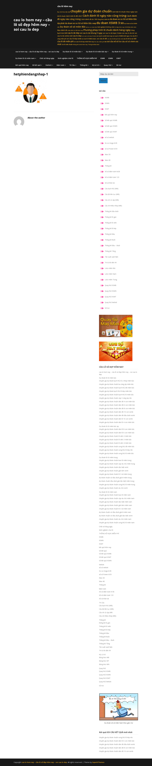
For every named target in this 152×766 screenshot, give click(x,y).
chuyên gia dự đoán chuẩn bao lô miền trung (115, 460)
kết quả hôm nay (22, 65)
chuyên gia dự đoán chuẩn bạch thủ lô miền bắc (116, 395)
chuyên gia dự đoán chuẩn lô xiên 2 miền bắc (115, 436)
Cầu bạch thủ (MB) (111, 189)
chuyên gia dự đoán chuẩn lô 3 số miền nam (115, 509)
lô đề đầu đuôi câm (130, 27)
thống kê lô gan (104, 623)
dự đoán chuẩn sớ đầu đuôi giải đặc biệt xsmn (116, 516)
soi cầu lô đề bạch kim (114, 39)
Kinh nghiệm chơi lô (65, 58)
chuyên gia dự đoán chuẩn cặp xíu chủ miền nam (116, 498)
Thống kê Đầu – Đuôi (112, 245)
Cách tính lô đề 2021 (74, 16)
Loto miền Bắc (110, 268)
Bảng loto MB (104, 657)
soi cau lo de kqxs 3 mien (112, 33)
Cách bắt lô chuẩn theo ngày (123, 12)
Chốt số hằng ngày (47, 58)
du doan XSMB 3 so (110, 23)
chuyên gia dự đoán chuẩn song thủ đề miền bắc (116, 446)
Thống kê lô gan (110, 217)
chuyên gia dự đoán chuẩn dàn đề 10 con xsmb (116, 412)
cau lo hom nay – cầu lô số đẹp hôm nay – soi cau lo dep (33, 24)
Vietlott (49, 65)
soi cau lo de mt (128, 33)
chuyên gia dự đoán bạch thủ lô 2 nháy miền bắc (116, 381)
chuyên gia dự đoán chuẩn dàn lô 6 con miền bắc (116, 433)
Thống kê (83, 65)
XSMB (102, 58)
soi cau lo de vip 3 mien (89, 36)
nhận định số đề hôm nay (75, 30)
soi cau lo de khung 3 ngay (91, 33)
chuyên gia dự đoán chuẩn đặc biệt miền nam (115, 502)
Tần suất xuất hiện (111, 257)
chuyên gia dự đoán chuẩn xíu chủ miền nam (115, 519)
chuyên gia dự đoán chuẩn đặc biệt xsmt (113, 467)
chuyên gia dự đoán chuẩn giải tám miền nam (115, 505)
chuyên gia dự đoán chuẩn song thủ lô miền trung (117, 484)
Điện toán (60, 65)
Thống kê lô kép (110, 228)
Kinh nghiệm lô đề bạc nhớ (105, 27)
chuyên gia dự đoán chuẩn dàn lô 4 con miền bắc (116, 422)
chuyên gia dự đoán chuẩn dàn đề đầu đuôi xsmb (117, 415)
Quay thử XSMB (110, 285)
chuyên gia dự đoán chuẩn (91, 11)
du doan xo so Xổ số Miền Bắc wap (80, 23)
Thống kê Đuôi (110, 240)
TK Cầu (72, 65)
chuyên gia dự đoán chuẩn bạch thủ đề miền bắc (116, 388)
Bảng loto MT (104, 661)
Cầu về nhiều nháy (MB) (113, 206)
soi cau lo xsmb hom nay (104, 36)
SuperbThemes (98, 762)
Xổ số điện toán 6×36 (106, 592)
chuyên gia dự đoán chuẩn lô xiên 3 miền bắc (115, 439)
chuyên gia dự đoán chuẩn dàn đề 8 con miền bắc (117, 408)
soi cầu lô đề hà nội (127, 39)
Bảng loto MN (104, 664)
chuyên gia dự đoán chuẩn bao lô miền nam (115, 495)
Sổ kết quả (36, 65)
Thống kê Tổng (110, 251)
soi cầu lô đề (102, 38)
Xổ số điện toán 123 (112, 177)
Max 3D (107, 154)
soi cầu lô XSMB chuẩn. (89, 39)
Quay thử (107, 65)
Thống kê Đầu (110, 234)
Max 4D (107, 160)
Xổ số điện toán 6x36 (112, 171)
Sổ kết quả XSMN (111, 126)
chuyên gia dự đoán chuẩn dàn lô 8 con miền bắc (116, 429)
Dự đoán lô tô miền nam (25, 58)
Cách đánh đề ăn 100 (89, 19)
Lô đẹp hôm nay (119, 27)
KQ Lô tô (95, 65)
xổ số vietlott (109, 137)
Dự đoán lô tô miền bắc (72, 52)
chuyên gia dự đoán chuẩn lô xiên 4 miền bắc (115, 443)
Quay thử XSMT (110, 297)
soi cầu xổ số (112, 41)
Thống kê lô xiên (111, 223)
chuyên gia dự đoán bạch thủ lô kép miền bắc (115, 391)
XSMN (110, 58)
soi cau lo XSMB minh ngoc (121, 36)
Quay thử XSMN (110, 291)
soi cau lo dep (76, 36)
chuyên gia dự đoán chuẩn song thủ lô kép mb (116, 450)
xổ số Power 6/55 (111, 149)
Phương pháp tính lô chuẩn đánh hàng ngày (107, 30)
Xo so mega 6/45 (111, 143)
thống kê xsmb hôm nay (80, 44)
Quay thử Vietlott (111, 302)
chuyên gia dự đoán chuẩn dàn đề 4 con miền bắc (117, 401)
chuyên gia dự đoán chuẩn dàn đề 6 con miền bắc (117, 405)
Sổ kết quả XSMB (111, 120)
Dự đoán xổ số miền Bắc (72, 26)
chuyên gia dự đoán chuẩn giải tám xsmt (113, 471)
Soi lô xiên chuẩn (67, 44)
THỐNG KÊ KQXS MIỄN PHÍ (87, 58)
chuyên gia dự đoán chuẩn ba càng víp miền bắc (116, 384)
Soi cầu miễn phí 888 (100, 41)
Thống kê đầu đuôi (93, 44)
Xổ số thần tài (110, 183)
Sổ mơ (118, 65)
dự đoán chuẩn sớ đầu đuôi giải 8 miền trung (115, 478)
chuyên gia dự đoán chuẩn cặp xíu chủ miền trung (117, 464)
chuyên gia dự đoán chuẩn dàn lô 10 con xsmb (116, 419)
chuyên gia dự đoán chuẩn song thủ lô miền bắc (116, 453)
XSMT (118, 58)
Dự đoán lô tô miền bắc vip (96, 52)
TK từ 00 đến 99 (111, 262)
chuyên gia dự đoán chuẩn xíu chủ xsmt (113, 488)
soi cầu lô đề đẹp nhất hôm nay (84, 42)
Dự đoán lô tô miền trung (122, 52)
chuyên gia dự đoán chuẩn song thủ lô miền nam (116, 522)
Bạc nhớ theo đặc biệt (63, 12)
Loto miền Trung (111, 280)
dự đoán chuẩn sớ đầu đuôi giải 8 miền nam (115, 512)
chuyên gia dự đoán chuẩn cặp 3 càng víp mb (115, 398)
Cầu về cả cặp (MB (105, 612)
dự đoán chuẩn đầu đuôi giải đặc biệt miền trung (116, 481)
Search (103, 81)
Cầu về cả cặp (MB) (112, 200)
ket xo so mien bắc (91, 27)
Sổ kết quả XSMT (111, 132)
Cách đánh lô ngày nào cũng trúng (104, 15)
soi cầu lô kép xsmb (74, 39)
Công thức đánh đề (103, 19)
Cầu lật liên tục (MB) (112, 194)
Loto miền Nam (110, 274)
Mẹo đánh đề (62, 30)
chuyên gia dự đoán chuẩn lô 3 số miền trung (115, 474)
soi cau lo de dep (71, 33)
